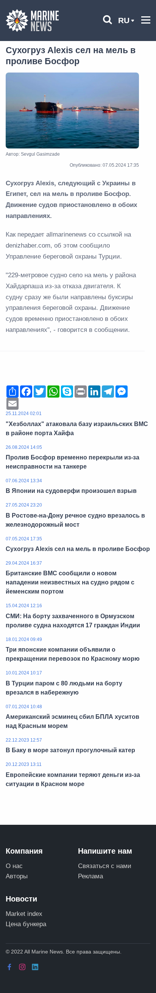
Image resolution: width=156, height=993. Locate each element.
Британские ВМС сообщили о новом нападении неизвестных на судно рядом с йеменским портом (70, 582)
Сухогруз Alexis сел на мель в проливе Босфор (78, 549)
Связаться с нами (104, 866)
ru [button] (123, 20)
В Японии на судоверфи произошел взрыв (71, 491)
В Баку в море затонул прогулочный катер (70, 750)
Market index (24, 913)
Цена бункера (26, 924)
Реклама (90, 876)
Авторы (17, 876)
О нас (14, 866)
